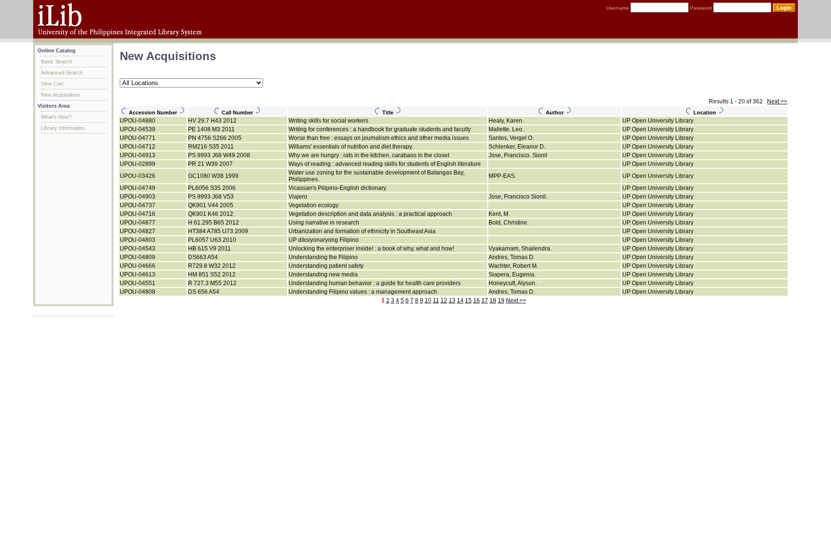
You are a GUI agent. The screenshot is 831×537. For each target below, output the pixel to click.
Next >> (777, 101)
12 (444, 300)
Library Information (63, 128)
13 (452, 300)
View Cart (52, 84)
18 (493, 300)
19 (501, 300)
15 (468, 300)
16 (476, 300)
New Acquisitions (60, 95)
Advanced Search (62, 72)
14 (460, 300)
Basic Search (56, 61)
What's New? (56, 117)
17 (484, 300)
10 (428, 300)
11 (436, 300)
